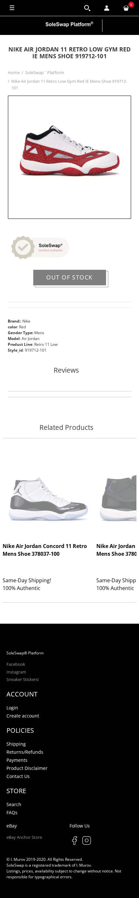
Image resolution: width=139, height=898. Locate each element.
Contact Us (18, 776)
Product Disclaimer (27, 768)
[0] (126, 8)
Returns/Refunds (24, 752)
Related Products (66, 427)
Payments (16, 760)
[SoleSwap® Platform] (70, 25)
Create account (22, 716)
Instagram (16, 672)
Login (12, 708)
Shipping (16, 744)
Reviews (66, 370)
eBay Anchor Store (24, 837)
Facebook (15, 664)
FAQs (11, 812)
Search (13, 804)
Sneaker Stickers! (22, 679)
